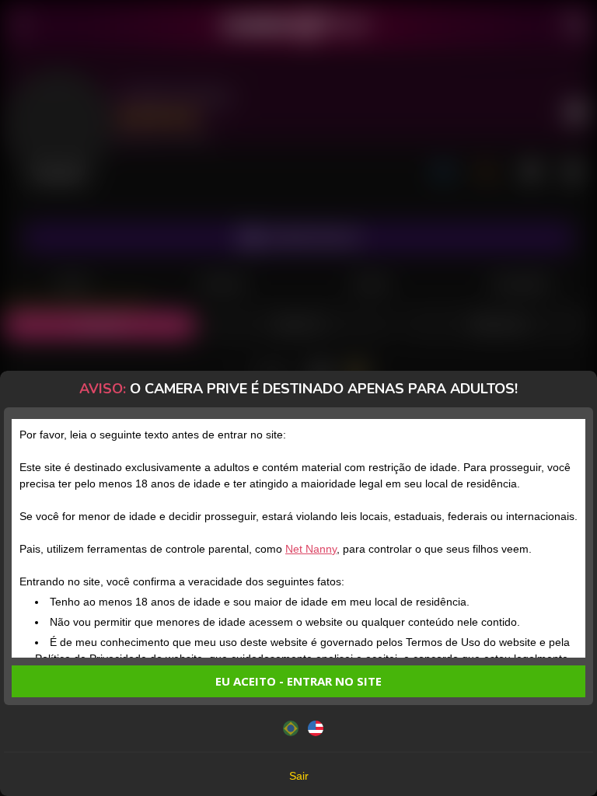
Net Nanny (311, 549)
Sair (299, 776)
